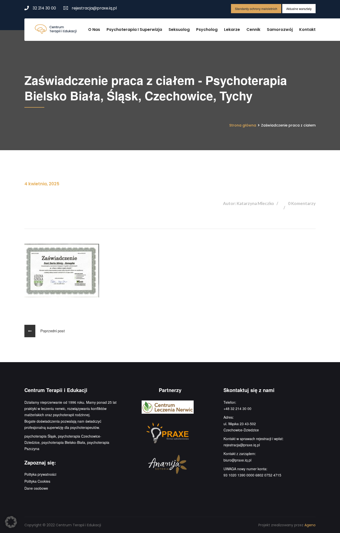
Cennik (253, 29)
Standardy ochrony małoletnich (256, 8)
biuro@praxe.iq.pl (237, 460)
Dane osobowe (36, 488)
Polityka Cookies (37, 481)
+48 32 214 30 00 (237, 408)
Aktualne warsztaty (299, 8)
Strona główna (242, 125)
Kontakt (307, 29)
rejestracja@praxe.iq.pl (94, 8)
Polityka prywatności (40, 474)
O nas (94, 29)
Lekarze (232, 29)
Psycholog (207, 29)
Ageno (310, 525)
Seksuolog (179, 29)
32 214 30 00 (44, 8)
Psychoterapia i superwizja (134, 29)
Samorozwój (280, 29)
